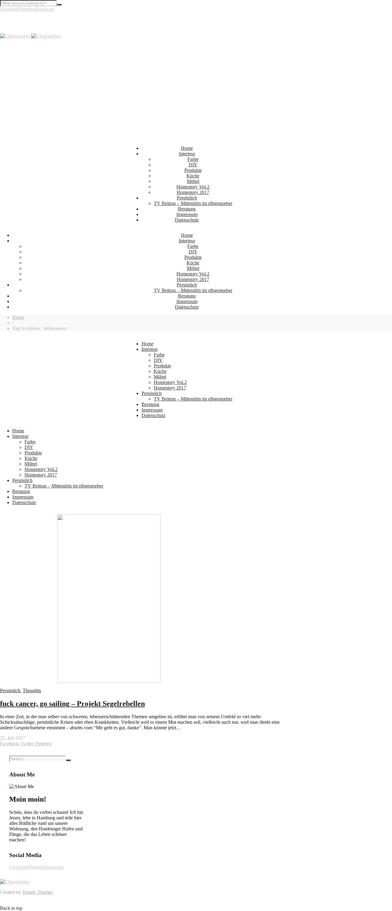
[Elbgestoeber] (30, 36)
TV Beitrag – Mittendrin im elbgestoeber (193, 203)
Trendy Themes (37, 892)
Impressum (187, 214)
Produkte (193, 170)
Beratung (187, 208)
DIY (193, 164)
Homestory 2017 (193, 192)
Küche (193, 175)
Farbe (192, 159)
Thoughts (32, 690)
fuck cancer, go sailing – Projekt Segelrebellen (72, 704)
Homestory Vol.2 (192, 186)
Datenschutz (187, 219)
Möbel (193, 181)
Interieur (187, 153)
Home (187, 148)
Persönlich (187, 197)
